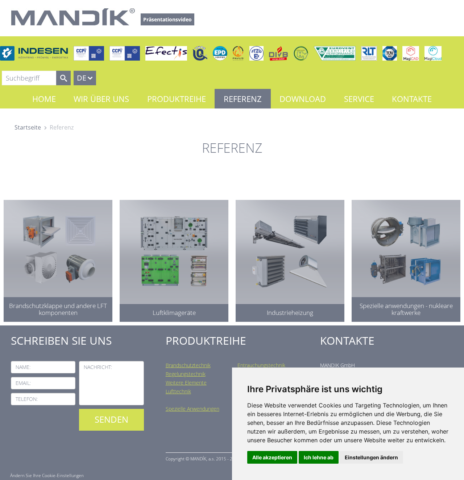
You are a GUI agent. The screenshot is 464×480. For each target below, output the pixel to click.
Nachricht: (98, 367)
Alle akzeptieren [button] (272, 457)
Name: (23, 367)
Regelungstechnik (186, 373)
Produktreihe (176, 98)
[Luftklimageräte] (174, 259)
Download (302, 98)
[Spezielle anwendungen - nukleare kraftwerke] (406, 259)
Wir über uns (101, 98)
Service (359, 98)
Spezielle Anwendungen (192, 408)
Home (44, 98)
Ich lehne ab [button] (319, 457)
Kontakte (412, 98)
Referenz (243, 98)
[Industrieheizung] (290, 259)
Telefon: (27, 398)
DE (81, 78)
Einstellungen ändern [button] (371, 457)
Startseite (27, 127)
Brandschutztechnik (188, 365)
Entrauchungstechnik (261, 365)
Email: (23, 383)
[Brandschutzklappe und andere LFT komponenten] (58, 259)
